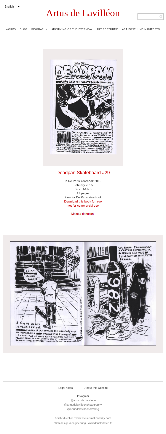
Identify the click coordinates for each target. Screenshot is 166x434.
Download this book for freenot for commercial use (83, 203)
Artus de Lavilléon (83, 13)
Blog (23, 29)
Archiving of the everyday (72, 29)
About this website (96, 387)
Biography (39, 29)
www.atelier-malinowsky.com (93, 418)
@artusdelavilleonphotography (83, 404)
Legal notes (65, 387)
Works (11, 29)
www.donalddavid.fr (100, 423)
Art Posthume (107, 29)
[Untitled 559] (83, 294)
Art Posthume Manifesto (141, 29)
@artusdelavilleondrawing (83, 409)
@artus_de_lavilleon (83, 400)
